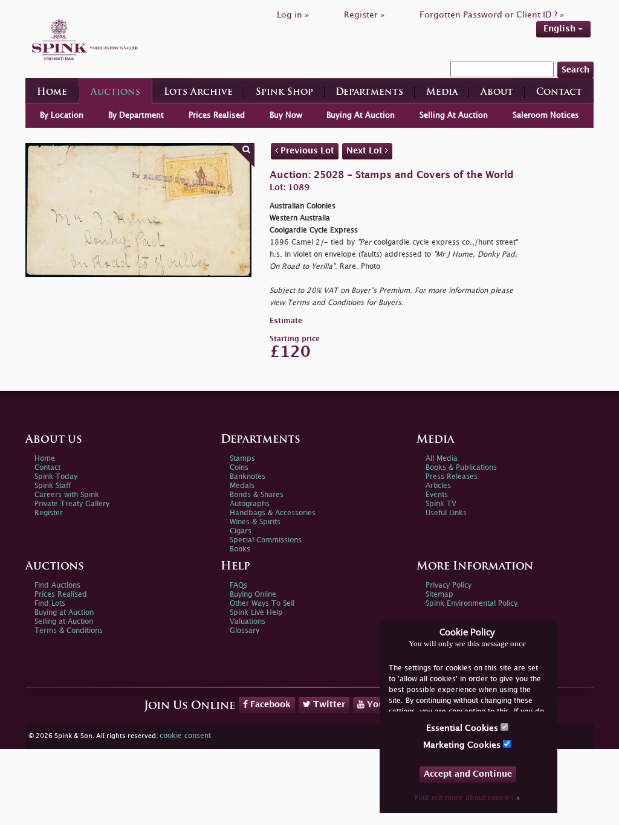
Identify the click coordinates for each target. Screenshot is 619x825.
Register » (364, 15)
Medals (242, 486)
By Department (136, 115)
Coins (239, 467)
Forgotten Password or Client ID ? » (492, 15)
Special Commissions (266, 540)
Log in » (293, 15)
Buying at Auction (64, 612)
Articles (438, 486)
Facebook (269, 704)
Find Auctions (57, 585)
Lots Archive (198, 92)
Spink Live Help (256, 612)
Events (437, 495)
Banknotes (247, 476)
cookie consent (185, 736)
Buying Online (253, 594)
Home (52, 92)
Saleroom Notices (546, 115)
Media (442, 92)
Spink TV (441, 504)
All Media (442, 458)
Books (240, 549)
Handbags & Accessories (273, 513)
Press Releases (452, 476)
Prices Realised (217, 115)
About (497, 92)
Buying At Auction (360, 115)
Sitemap (439, 594)
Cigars (240, 531)
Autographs (250, 504)
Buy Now (286, 115)
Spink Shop (284, 92)
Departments (369, 92)
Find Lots (49, 603)
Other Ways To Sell (262, 603)
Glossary (244, 631)
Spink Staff (52, 486)
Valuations (247, 621)
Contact (559, 92)
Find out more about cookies (467, 798)
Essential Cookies (463, 728)
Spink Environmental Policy (471, 603)
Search (575, 70)
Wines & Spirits (255, 522)
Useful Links (446, 513)
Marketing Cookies (463, 745)
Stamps (242, 458)
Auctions (115, 92)
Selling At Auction (454, 115)
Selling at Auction (63, 621)
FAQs (238, 585)
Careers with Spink (66, 495)
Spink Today (55, 476)
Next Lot (365, 151)
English (560, 29)
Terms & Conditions (68, 631)
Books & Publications (461, 467)
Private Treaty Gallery (71, 504)
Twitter (328, 704)
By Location (61, 115)
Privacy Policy (449, 585)
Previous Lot (306, 151)
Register (48, 513)
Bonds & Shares (257, 495)
